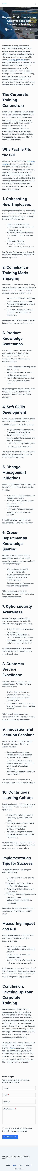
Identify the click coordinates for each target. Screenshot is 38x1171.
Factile (12, 1048)
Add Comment (10, 1109)
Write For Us (18, 1168)
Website (7, 1102)
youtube (28, 1165)
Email (6, 1095)
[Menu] (35, 4)
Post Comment (10, 1137)
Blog (31, 29)
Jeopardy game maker (17, 60)
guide (21, 1165)
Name (6, 1088)
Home (8, 1165)
